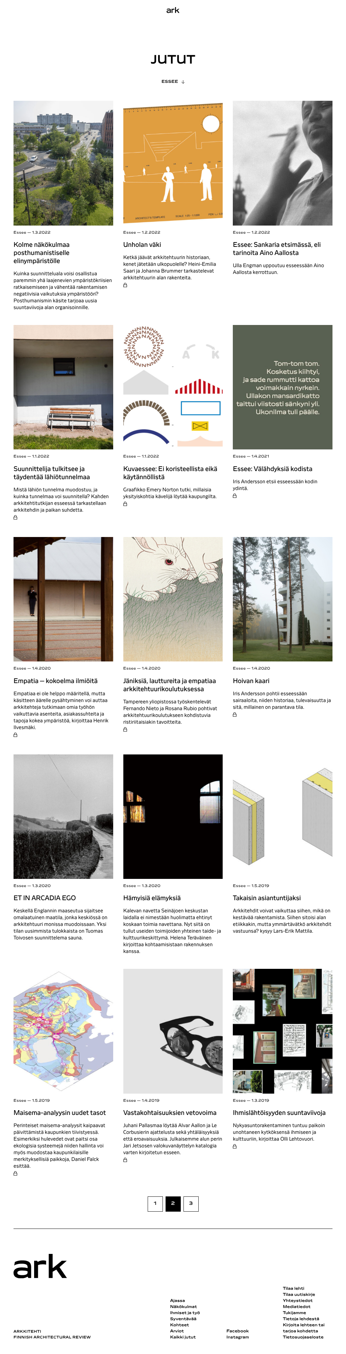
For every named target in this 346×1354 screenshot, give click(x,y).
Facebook (237, 1331)
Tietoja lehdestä (301, 1319)
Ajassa (177, 1301)
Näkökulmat (183, 1307)
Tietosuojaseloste (303, 1337)
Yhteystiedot (298, 1301)
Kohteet (179, 1325)
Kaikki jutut (183, 1337)
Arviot (177, 1331)
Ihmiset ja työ (185, 1313)
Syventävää (183, 1319)
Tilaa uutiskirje (299, 1295)
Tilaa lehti (293, 1289)
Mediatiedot (297, 1307)
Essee (170, 82)
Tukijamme (294, 1313)
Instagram (237, 1337)
